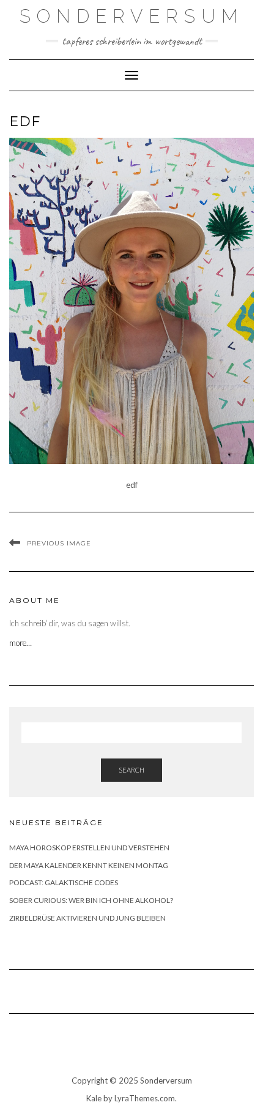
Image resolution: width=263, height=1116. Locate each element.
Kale (94, 1098)
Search (131, 770)
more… (21, 643)
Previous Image (59, 543)
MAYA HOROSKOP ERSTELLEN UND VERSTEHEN (89, 847)
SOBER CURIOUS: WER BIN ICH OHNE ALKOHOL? (91, 900)
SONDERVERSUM (132, 16)
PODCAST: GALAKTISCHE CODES (63, 882)
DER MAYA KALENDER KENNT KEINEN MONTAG (88, 865)
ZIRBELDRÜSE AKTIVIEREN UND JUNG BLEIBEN (87, 918)
